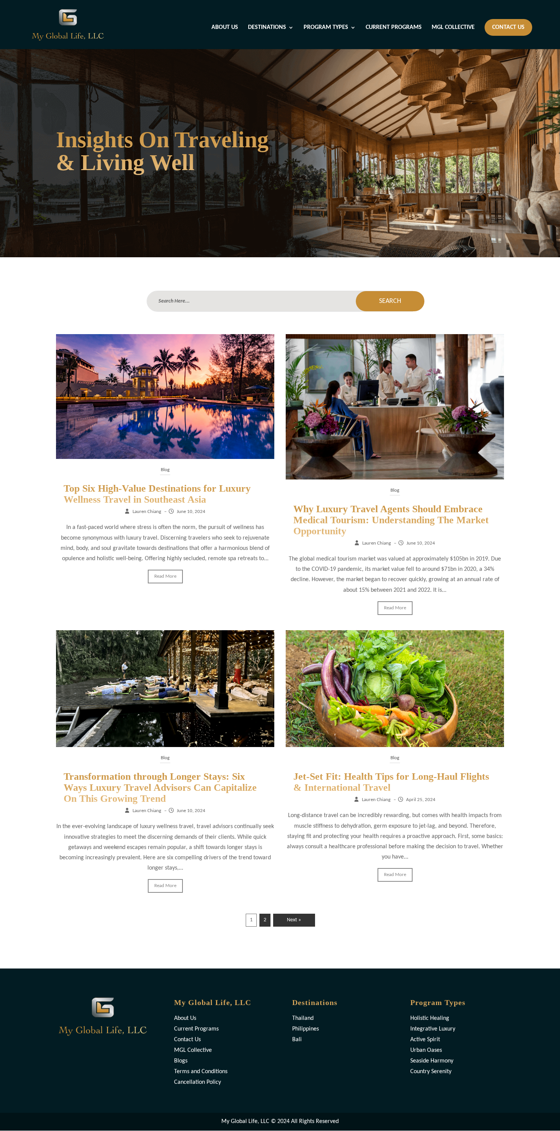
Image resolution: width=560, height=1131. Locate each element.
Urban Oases (426, 1050)
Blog (165, 469)
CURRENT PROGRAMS (394, 27)
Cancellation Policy (197, 1082)
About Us (185, 1018)
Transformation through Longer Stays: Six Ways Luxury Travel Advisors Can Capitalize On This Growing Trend (160, 787)
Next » (294, 920)
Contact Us (187, 1040)
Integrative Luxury (432, 1029)
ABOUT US (224, 27)
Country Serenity (430, 1072)
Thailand (303, 1018)
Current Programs (196, 1029)
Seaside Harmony (431, 1061)
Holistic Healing (429, 1018)
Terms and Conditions (200, 1072)
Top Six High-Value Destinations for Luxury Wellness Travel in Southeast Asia (157, 494)
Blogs (180, 1061)
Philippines (305, 1029)
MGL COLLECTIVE (453, 27)
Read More (165, 576)
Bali (297, 1040)
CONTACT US (508, 27)
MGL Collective (193, 1050)
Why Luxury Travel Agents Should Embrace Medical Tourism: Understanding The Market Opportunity (391, 520)
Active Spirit (425, 1040)
